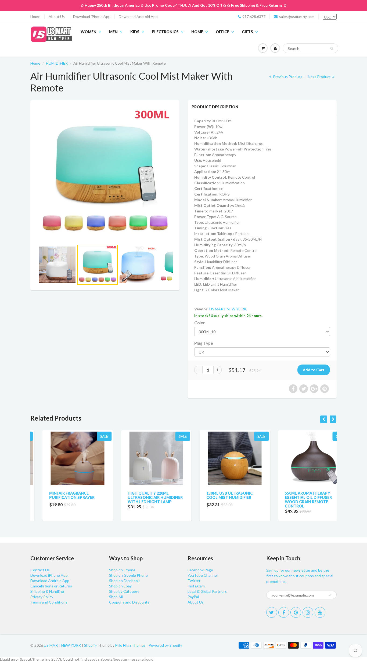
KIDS (134, 32)
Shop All (116, 596)
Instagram (196, 586)
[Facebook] (283, 612)
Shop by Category (124, 591)
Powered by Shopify (165, 645)
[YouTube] (320, 612)
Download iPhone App (91, 16)
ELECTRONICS (165, 32)
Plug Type (203, 343)
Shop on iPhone (122, 570)
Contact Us (40, 570)
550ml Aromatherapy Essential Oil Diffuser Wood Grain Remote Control (296, 499)
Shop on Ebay (120, 586)
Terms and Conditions (48, 602)
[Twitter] (271, 612)
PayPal (193, 596)
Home (35, 16)
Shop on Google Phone (128, 575)
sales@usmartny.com (296, 16)
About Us (57, 16)
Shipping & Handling (47, 591)
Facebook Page (200, 570)
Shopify (90, 645)
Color (199, 322)
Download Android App (138, 16)
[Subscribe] (330, 595)
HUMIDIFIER (57, 63)
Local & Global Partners (207, 591)
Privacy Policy (41, 596)
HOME (197, 32)
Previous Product (287, 76)
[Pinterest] (295, 612)
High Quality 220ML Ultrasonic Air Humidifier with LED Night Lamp (143, 497)
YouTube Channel (203, 575)
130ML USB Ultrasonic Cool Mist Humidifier (217, 495)
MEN (113, 32)
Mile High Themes (130, 645)
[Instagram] (308, 612)
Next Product (320, 76)
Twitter (194, 580)
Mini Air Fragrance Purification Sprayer (59, 495)
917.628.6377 (253, 16)
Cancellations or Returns (51, 586)
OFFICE (222, 32)
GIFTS (247, 32)
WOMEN (88, 32)
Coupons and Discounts (129, 602)
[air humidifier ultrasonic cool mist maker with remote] (105, 173)
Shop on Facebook (124, 580)
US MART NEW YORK (228, 309)
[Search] (331, 48)
